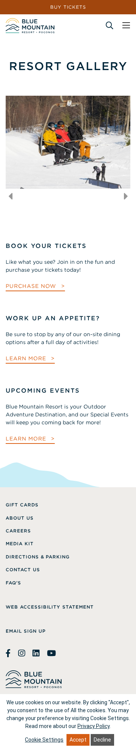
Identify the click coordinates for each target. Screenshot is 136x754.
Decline (102, 740)
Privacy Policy (93, 726)
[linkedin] (36, 653)
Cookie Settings (44, 740)
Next (125, 196)
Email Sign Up (25, 631)
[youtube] (51, 653)
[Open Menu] (126, 25)
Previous (10, 196)
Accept (78, 740)
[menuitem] (22, 505)
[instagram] (21, 653)
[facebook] (9, 653)
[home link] (30, 25)
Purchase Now (32, 286)
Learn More (27, 358)
